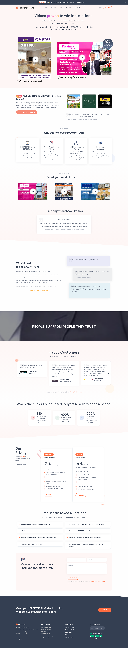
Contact (77, 8)
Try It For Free (105, 610)
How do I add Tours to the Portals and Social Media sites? (38, 537)
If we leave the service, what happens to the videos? (85, 537)
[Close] (125, 2)
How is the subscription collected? (31, 544)
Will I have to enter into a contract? (31, 531)
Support (68, 8)
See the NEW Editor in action (26, 112)
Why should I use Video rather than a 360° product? (36, 524)
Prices (61, 8)
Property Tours (69, 627)
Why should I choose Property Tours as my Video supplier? (86, 524)
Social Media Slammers (71, 630)
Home (45, 8)
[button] (34, 85)
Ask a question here (97, 628)
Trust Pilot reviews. (76, 392)
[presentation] (20, 59)
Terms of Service (101, 581)
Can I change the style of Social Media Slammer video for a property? (86, 545)
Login (83, 6)
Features (53, 8)
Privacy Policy (92, 581)
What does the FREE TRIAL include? (79, 531)
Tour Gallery (68, 632)
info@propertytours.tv (47, 637)
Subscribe (48, 494)
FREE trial (22, 456)
